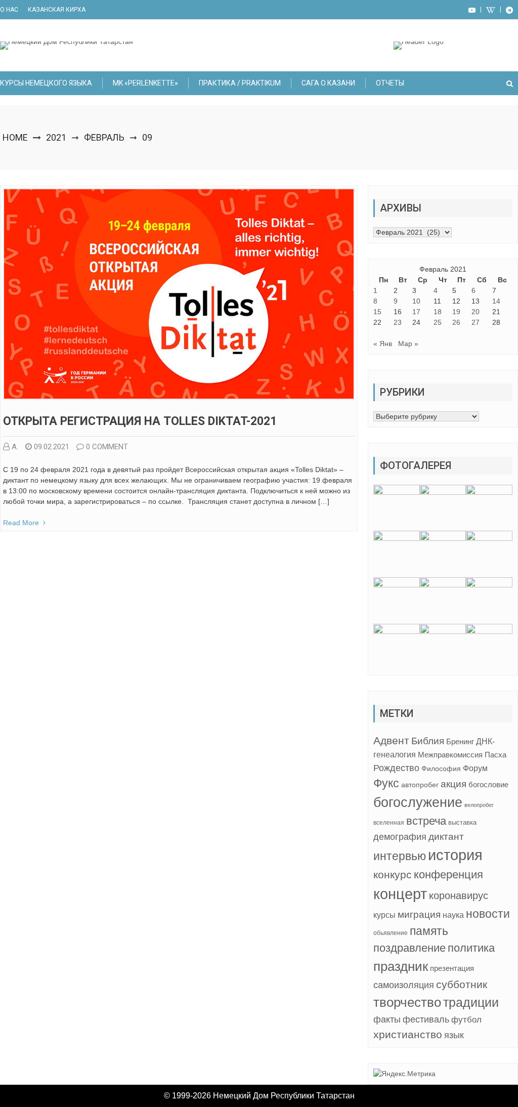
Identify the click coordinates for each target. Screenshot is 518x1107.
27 (475, 322)
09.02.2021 (51, 446)
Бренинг (460, 742)
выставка (462, 822)
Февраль (104, 137)
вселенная (388, 822)
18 (438, 312)
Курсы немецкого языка (46, 83)
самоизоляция (403, 985)
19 (456, 312)
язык (454, 1035)
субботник (461, 984)
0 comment (107, 446)
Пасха (495, 754)
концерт (400, 894)
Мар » (408, 343)
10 (416, 301)
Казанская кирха (56, 9)
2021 (56, 137)
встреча (426, 821)
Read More (21, 523)
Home (15, 137)
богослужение (417, 802)
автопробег (420, 785)
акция (453, 784)
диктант (446, 836)
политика (471, 948)
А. (15, 446)
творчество (407, 1002)
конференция (448, 874)
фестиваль (426, 1019)
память (429, 931)
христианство (407, 1034)
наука (453, 915)
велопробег (479, 805)
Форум (475, 768)
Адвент (391, 740)
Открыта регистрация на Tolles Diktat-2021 (140, 421)
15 (377, 312)
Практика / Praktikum (240, 83)
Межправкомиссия (450, 754)
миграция (419, 914)
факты (387, 1019)
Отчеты (390, 83)
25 (438, 322)
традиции (471, 1002)
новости (488, 913)
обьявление (390, 932)
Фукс (386, 783)
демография (399, 836)
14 (496, 301)
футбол (466, 1020)
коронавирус (458, 895)
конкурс (392, 874)
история (455, 854)
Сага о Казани (328, 83)
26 (456, 322)
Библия (427, 741)
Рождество (396, 767)
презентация (452, 968)
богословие (488, 784)
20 (475, 312)
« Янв (382, 343)
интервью (399, 856)
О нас (9, 9)
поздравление (409, 948)
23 (398, 322)
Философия (441, 768)
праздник (400, 966)
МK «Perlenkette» (145, 83)
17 (416, 312)
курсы (384, 915)
